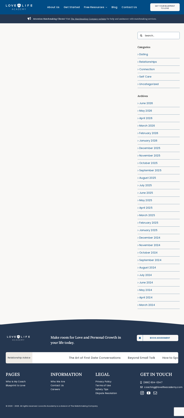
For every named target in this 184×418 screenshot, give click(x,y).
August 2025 (147, 178)
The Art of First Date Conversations (86, 358)
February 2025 (148, 222)
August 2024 (147, 267)
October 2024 (148, 252)
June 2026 (146, 103)
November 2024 (149, 245)
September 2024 (150, 260)
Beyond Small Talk (132, 358)
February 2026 (148, 133)
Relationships (148, 62)
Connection (147, 69)
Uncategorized (149, 84)
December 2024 (149, 237)
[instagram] (142, 393)
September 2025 (150, 170)
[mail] (155, 393)
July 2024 (145, 275)
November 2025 (149, 155)
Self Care (145, 76)
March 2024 (147, 305)
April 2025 (146, 208)
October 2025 (148, 163)
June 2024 (146, 282)
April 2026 (145, 118)
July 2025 (145, 185)
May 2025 (145, 200)
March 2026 (147, 125)
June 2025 (146, 193)
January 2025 (148, 230)
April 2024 (146, 297)
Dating (143, 54)
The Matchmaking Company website (88, 19)
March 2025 (147, 215)
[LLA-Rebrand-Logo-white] (19, 4)
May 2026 (145, 110)
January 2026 (148, 140)
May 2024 (145, 290)
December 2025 (149, 148)
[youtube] (148, 393)
